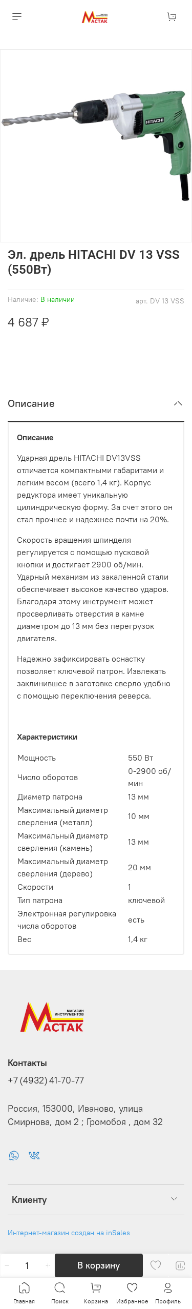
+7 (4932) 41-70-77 (46, 1080)
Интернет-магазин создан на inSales (69, 1232)
